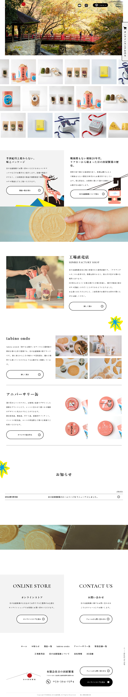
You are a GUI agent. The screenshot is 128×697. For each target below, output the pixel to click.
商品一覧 (48, 646)
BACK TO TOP (124, 659)
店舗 (90, 653)
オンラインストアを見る (32, 619)
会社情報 (78, 653)
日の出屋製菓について (59, 653)
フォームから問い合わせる (96, 619)
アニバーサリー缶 (82, 646)
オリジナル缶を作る (25, 435)
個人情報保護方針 (85, 695)
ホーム (24, 646)
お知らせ (36, 646)
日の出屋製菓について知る (89, 194)
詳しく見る (88, 306)
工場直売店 (39, 653)
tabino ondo (63, 646)
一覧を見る (119, 491)
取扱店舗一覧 (101, 646)
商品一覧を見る (25, 190)
